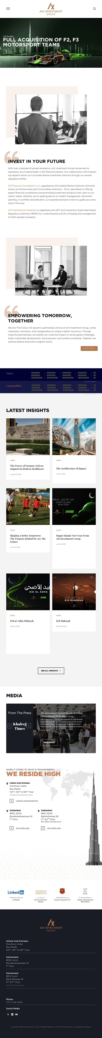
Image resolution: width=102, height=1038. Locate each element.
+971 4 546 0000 (14, 998)
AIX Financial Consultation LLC (24, 186)
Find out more (13, 52)
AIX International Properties (22, 210)
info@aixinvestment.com (21, 790)
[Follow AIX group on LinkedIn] (12, 1009)
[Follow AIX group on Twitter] (8, 1009)
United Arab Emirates (27, 796)
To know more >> (89, 348)
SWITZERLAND (22, 824)
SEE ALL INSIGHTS (49, 671)
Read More (49, 738)
